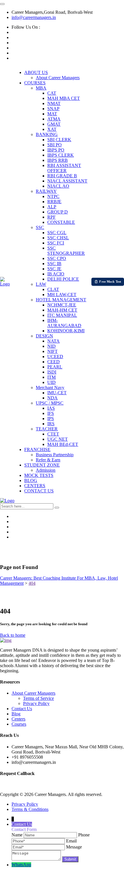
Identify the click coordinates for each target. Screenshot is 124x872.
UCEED (55, 356)
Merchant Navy (50, 387)
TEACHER (47, 428)
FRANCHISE (37, 449)
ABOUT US (36, 72)
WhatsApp (21, 864)
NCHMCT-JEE (61, 304)
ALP (51, 206)
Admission (45, 470)
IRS (51, 423)
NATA (53, 341)
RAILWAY (46, 191)
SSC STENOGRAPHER (66, 251)
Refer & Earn (48, 459)
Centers (18, 718)
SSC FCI (55, 242)
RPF (51, 217)
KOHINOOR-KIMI (65, 330)
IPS (50, 418)
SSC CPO (56, 258)
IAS (51, 408)
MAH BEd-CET (62, 444)
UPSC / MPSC (49, 403)
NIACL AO (58, 186)
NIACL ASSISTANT (67, 180)
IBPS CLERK (60, 155)
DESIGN (44, 335)
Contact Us (22, 708)
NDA (52, 397)
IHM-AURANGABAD (64, 323)
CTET (53, 434)
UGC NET (57, 439)
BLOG (30, 480)
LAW (41, 284)
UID (51, 382)
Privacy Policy (36, 703)
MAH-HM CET (62, 310)
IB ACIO (55, 273)
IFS (50, 413)
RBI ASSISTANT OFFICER (64, 168)
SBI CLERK (59, 139)
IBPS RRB (57, 160)
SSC (40, 227)
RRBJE (54, 201)
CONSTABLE (61, 222)
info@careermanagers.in (34, 17)
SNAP (53, 108)
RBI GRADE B (62, 175)
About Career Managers (58, 77)
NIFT (52, 351)
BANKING (47, 134)
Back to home (12, 635)
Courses (19, 724)
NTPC (53, 196)
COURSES (35, 82)
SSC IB (54, 263)
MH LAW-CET (61, 294)
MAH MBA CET (63, 98)
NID (51, 346)
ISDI (51, 372)
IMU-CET (57, 392)
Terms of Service (38, 698)
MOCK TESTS (38, 475)
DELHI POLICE (63, 279)
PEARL (54, 366)
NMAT (54, 103)
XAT (52, 129)
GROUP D (57, 211)
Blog (16, 713)
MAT (52, 113)
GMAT (54, 124)
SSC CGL (56, 232)
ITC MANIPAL (62, 315)
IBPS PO (55, 149)
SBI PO (54, 144)
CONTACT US (39, 490)
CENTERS (34, 485)
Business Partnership (55, 454)
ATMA (54, 118)
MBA (41, 88)
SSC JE (54, 268)
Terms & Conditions (30, 809)
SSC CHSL (58, 237)
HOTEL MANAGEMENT (61, 299)
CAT (51, 93)
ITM (51, 377)
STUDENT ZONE (42, 465)
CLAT (53, 289)
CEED (53, 361)
